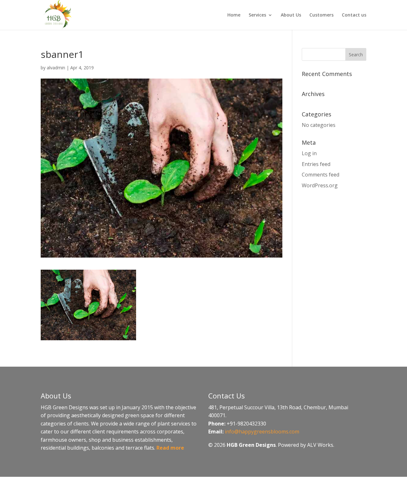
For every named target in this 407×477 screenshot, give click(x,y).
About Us (291, 15)
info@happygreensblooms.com (262, 431)
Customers (321, 15)
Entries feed (316, 164)
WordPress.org (320, 185)
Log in (309, 153)
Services (257, 15)
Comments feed (320, 174)
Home (233, 15)
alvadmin (56, 68)
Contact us (354, 15)
